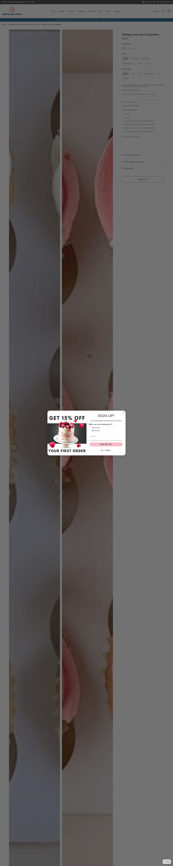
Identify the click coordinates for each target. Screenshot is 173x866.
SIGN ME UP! (106, 444)
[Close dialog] (123, 413)
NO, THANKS (106, 450)
